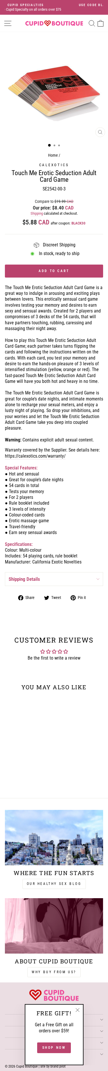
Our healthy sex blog (54, 884)
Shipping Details (24, 579)
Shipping (37, 213)
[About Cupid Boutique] (54, 926)
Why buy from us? (54, 972)
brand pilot (58, 1066)
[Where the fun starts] (54, 837)
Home (53, 155)
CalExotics (54, 165)
